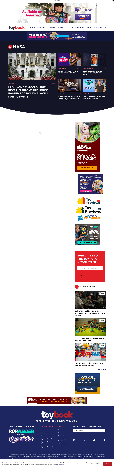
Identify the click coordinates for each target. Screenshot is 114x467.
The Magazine (40, 27)
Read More (61, 464)
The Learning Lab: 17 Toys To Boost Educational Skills (68, 72)
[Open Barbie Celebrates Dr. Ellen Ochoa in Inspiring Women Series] (94, 59)
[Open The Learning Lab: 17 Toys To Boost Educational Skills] (69, 59)
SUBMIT (81, 275)
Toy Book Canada (46, 439)
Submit (76, 434)
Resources (97, 27)
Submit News (62, 444)
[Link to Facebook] (104, 440)
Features (51, 27)
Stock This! (68, 27)
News (32, 27)
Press (59, 433)
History (60, 430)
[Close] (113, 1)
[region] (57, 463)
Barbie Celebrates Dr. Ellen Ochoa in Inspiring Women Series (92, 72)
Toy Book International (48, 447)
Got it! (107, 463)
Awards (59, 27)
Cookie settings (95, 463)
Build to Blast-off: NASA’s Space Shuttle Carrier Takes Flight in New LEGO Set (69, 98)
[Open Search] (105, 28)
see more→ (101, 369)
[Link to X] (84, 440)
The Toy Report (80, 27)
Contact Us (61, 436)
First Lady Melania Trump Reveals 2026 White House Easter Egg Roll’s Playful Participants (28, 91)
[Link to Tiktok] (94, 440)
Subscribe (89, 27)
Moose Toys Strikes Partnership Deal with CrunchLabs (94, 97)
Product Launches (47, 436)
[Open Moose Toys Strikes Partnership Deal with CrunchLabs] (94, 85)
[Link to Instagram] (74, 440)
